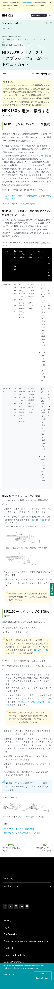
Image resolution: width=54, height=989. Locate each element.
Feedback (8, 948)
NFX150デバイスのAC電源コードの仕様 (22, 833)
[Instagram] (16, 906)
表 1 (4, 219)
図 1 (32, 155)
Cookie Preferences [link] (14, 962)
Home (4, 36)
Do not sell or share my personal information (26, 941)
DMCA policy (10, 934)
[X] (10, 906)
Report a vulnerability (14, 955)
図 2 (42, 155)
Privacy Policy (8, 974)
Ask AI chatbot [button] (28, 3)
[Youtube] (27, 906)
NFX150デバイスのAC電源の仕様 (19, 828)
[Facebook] (5, 906)
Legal (6, 927)
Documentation (11, 23)
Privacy (7, 920)
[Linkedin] (21, 906)
